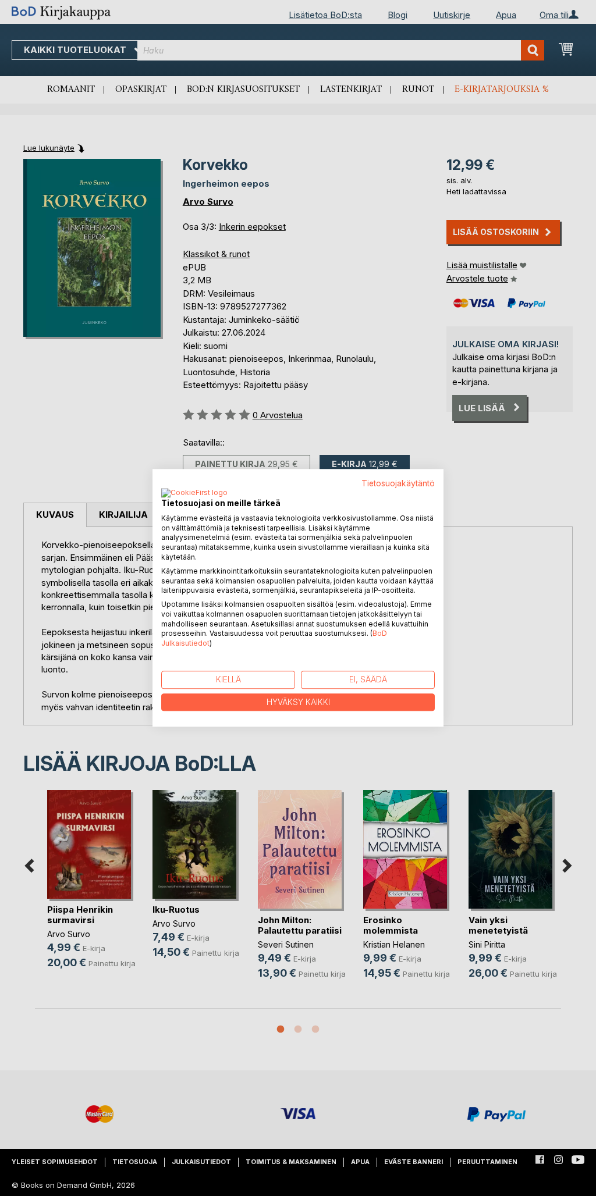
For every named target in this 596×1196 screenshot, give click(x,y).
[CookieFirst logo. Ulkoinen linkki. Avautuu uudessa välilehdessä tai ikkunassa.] (194, 493)
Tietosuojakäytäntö (398, 483)
